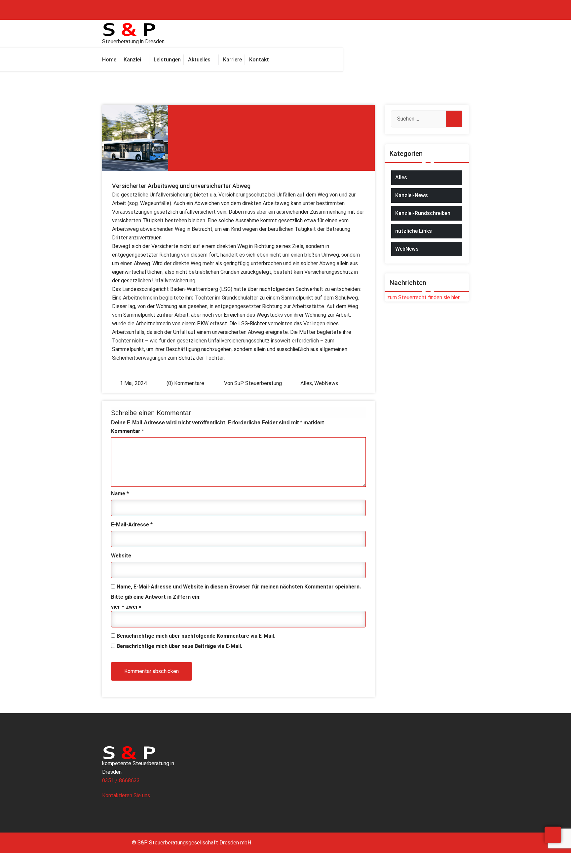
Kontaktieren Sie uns (126, 795)
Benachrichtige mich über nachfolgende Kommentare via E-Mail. (196, 636)
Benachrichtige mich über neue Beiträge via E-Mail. (179, 646)
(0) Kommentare (184, 383)
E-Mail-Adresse (132, 524)
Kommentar (127, 431)
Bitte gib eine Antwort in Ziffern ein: (156, 597)
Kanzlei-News (411, 195)
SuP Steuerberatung (258, 383)
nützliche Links (413, 231)
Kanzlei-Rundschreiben (422, 213)
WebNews (326, 383)
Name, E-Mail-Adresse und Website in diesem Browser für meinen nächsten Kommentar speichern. (239, 587)
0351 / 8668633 (121, 780)
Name (120, 493)
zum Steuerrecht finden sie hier (422, 297)
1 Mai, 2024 (133, 383)
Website (121, 555)
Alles (306, 383)
